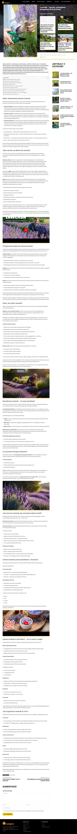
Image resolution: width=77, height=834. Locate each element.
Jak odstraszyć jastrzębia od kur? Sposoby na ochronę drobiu (47, 45)
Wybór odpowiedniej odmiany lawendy (12, 79)
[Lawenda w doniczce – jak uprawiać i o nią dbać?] (55, 108)
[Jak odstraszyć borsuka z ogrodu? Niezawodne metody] (65, 20)
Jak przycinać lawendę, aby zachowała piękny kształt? (15, 89)
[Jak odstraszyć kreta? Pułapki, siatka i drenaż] (55, 83)
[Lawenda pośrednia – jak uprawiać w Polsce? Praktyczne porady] (55, 75)
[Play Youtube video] (26, 230)
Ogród (42, 4)
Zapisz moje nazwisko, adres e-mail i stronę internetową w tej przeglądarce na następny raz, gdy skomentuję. (24, 810)
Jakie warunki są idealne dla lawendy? (12, 81)
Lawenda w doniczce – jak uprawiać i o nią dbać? (66, 107)
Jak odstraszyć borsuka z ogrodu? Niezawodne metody (64, 26)
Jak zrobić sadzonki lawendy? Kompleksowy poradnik (66, 125)
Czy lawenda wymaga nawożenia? (11, 87)
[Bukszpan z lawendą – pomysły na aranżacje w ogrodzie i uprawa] (55, 100)
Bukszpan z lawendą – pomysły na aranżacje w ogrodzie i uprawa (66, 100)
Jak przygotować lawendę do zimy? (11, 94)
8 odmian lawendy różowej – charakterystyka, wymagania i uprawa (67, 116)
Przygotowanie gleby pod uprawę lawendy (13, 82)
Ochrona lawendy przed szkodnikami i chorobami (14, 90)
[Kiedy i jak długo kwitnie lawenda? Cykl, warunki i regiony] (55, 91)
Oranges (41, 54)
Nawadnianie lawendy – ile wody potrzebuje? (13, 85)
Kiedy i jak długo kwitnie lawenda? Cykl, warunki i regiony (66, 91)
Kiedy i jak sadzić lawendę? (9, 84)
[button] (73, 1)
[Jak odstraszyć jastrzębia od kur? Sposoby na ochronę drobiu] (47, 38)
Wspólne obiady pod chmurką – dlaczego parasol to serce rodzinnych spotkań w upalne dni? (65, 46)
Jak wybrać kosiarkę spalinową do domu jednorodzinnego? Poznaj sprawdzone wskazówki (47, 28)
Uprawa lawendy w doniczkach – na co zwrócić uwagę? (15, 92)
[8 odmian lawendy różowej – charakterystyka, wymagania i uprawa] (55, 116)
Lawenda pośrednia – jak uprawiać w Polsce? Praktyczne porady (66, 75)
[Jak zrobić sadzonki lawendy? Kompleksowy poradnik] (55, 125)
